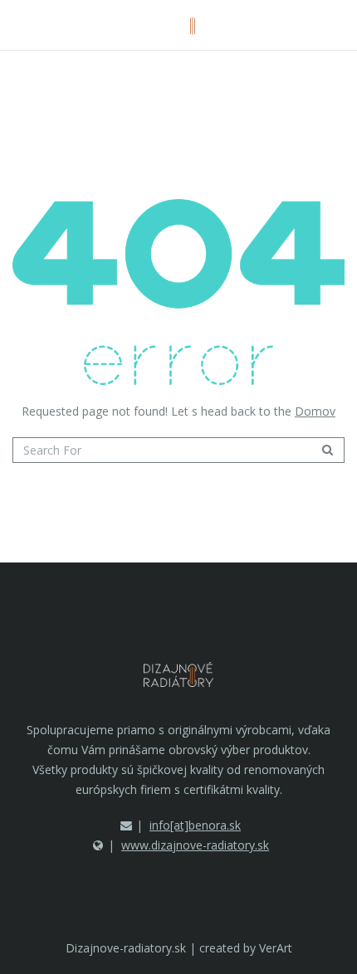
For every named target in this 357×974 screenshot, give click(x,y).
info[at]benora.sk (195, 825)
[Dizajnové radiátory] (179, 25)
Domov (315, 411)
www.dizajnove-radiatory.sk (195, 845)
